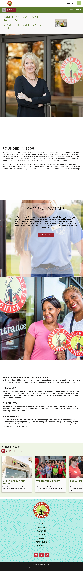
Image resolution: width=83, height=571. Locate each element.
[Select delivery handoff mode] (4, 10)
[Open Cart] (79, 3)
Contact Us (45, 235)
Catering (41, 531)
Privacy (48, 564)
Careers (41, 538)
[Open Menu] (2, 3)
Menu (41, 523)
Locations (42, 527)
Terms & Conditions (38, 564)
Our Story (42, 535)
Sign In (70, 3)
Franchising (41, 542)
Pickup (12, 10)
